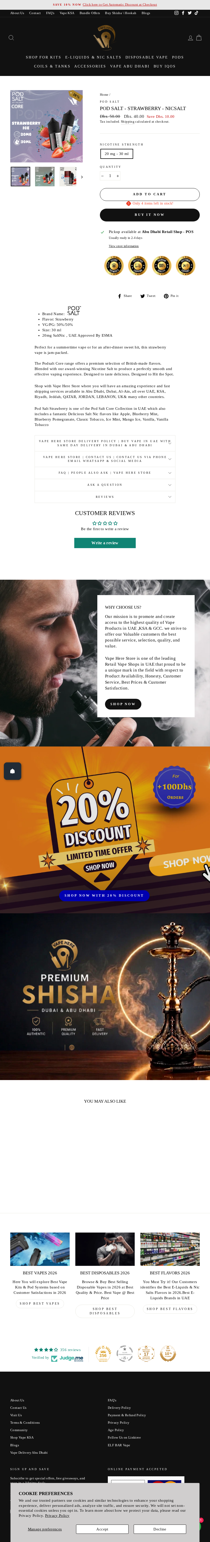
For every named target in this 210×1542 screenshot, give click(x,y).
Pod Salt (110, 101)
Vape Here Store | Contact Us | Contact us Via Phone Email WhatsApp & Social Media (105, 459)
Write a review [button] (104, 543)
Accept (102, 1529)
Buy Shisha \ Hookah (120, 13)
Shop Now (123, 704)
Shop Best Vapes (40, 1303)
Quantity (111, 166)
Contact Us (18, 1408)
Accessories (90, 66)
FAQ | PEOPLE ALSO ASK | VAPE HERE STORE (105, 472)
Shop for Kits (43, 57)
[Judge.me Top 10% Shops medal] (168, 1353)
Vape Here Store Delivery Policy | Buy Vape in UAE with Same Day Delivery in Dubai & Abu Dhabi (105, 443)
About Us (17, 13)
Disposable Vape (146, 57)
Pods (178, 57)
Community (19, 1430)
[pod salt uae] (74, 314)
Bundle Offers (90, 13)
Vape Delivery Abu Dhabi (29, 1452)
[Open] (12, 771)
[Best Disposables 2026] (105, 1249)
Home (104, 94)
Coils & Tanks (52, 66)
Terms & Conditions (25, 1422)
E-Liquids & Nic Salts (93, 57)
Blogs (146, 13)
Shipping (127, 121)
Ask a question (104, 484)
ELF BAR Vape (119, 1445)
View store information (124, 246)
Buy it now (150, 215)
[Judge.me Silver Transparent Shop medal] (125, 1353)
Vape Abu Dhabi (130, 66)
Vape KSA (67, 13)
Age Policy (116, 1430)
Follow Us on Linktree (124, 1437)
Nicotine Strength (122, 144)
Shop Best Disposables (105, 1311)
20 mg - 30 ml (117, 154)
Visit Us (16, 1415)
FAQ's (50, 13)
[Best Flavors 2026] (170, 1249)
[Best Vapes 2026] (40, 1249)
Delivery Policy (119, 1408)
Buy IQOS (165, 66)
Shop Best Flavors (170, 1309)
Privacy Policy (57, 1516)
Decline (159, 1529)
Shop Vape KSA (22, 1437)
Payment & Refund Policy (127, 1415)
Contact (35, 13)
